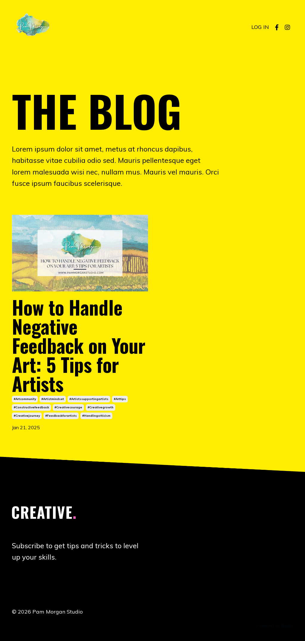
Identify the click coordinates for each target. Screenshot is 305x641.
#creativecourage (68, 407)
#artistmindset (52, 399)
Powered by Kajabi (274, 625)
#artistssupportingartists (88, 399)
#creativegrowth (100, 407)
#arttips (120, 399)
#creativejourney (27, 416)
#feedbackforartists (61, 416)
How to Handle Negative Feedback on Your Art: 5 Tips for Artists (78, 345)
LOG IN (260, 27)
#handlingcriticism (96, 416)
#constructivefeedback (31, 407)
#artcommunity (25, 399)
